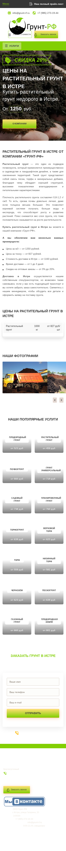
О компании (20, 123)
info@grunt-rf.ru (21, 13)
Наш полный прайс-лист (48, 4)
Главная (10, 761)
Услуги (14, 46)
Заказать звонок (19, 789)
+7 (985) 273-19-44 (47, 13)
